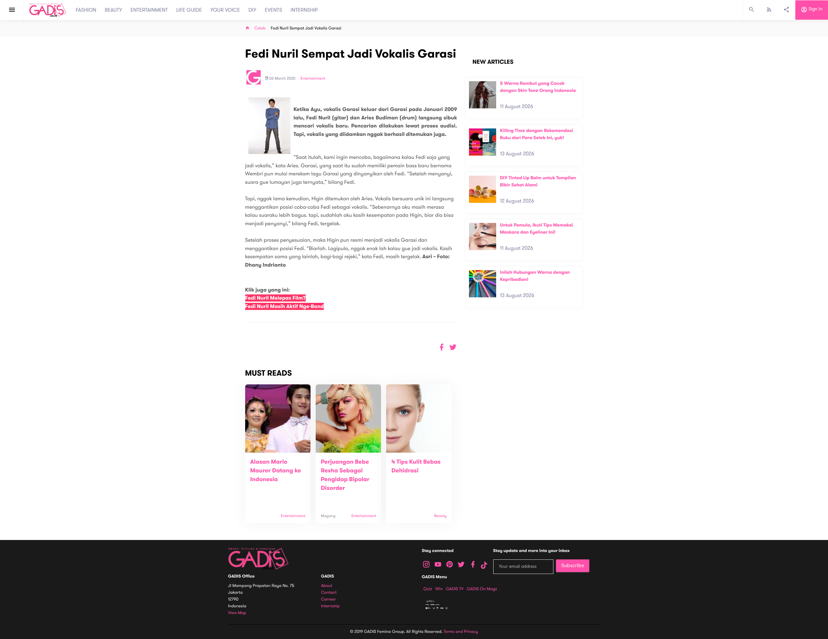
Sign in (815, 9)
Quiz (427, 589)
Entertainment (312, 78)
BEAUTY (113, 10)
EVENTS (273, 10)
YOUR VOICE (225, 10)
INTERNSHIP (304, 10)
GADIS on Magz (482, 589)
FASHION (86, 10)
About (326, 586)
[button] (453, 347)
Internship (330, 606)
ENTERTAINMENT (149, 10)
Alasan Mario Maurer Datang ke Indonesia (275, 470)
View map (237, 613)
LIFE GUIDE (189, 10)
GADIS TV (454, 589)
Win (439, 589)
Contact (329, 592)
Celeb (260, 28)
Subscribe (572, 565)
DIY (252, 10)
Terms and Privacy (461, 631)
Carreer (328, 599)
